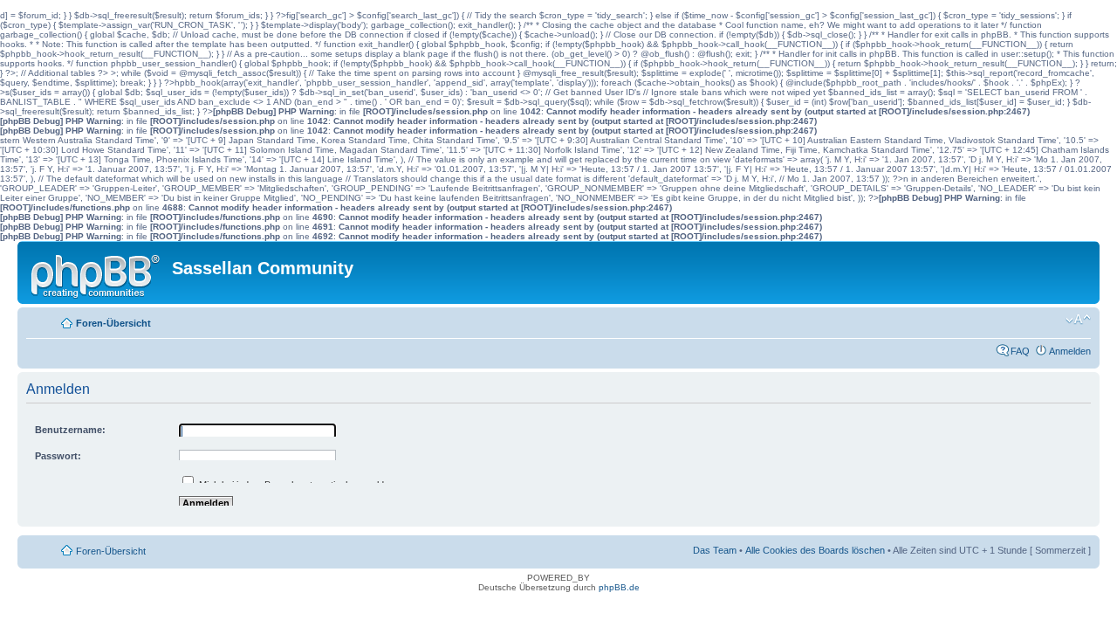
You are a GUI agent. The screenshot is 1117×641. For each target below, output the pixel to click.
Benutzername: (70, 429)
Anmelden (1070, 351)
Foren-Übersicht (113, 323)
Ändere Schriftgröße (1078, 319)
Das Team (715, 550)
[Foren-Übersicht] (97, 272)
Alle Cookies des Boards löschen (815, 550)
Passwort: (58, 456)
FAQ (1020, 351)
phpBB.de (619, 587)
